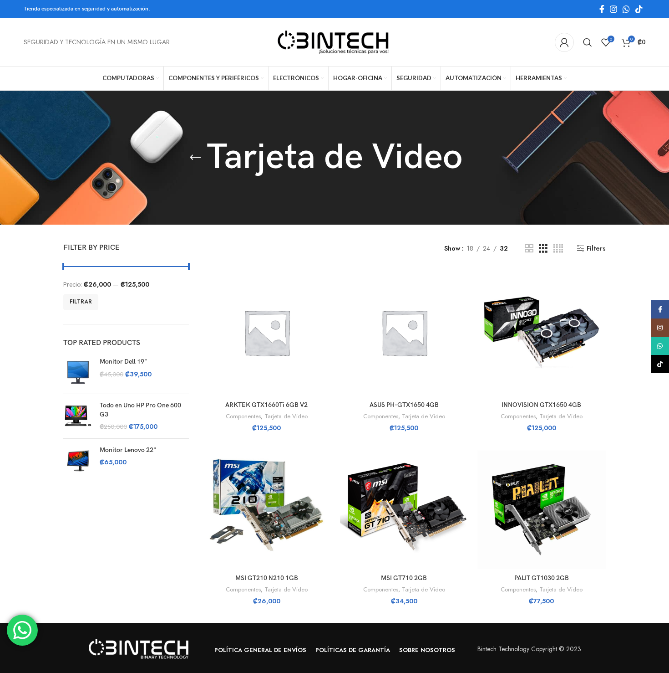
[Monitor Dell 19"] (78, 372)
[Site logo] (334, 41)
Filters (596, 248)
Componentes (243, 416)
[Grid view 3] (543, 248)
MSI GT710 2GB (404, 578)
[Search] (587, 42)
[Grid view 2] (529, 248)
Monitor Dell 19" (123, 361)
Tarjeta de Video (286, 416)
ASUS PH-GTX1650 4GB (404, 405)
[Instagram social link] (613, 9)
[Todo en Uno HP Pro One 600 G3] (78, 416)
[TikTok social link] (639, 9)
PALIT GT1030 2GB (541, 578)
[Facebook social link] (602, 9)
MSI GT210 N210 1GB (266, 578)
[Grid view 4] (558, 248)
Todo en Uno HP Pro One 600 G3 (140, 409)
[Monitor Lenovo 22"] (78, 460)
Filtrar (81, 302)
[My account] (564, 42)
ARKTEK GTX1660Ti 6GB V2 (266, 405)
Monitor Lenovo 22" (128, 450)
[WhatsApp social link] (626, 9)
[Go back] (195, 158)
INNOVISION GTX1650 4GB (541, 405)
